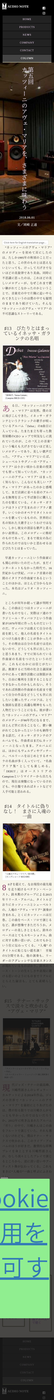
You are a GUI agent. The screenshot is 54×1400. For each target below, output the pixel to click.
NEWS (27, 34)
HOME (27, 19)
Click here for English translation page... (25, 242)
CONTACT (27, 50)
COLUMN (27, 58)
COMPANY (27, 42)
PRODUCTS (27, 27)
